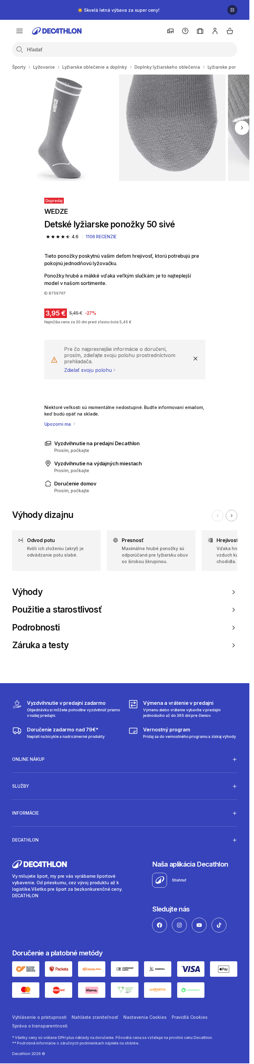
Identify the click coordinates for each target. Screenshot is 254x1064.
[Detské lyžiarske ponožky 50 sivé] (63, 128)
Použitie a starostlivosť (57, 610)
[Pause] (232, 10)
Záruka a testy (40, 645)
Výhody (27, 592)
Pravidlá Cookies (190, 1017)
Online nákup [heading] (28, 759)
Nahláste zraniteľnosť (95, 1017)
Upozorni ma (58, 424)
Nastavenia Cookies (144, 1017)
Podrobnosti (36, 627)
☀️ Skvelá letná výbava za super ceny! (118, 10)
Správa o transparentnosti (40, 1025)
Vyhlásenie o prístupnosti (39, 1017)
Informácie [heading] (25, 813)
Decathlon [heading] (25, 839)
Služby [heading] (20, 786)
